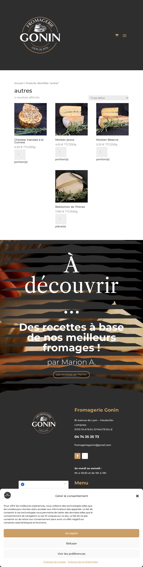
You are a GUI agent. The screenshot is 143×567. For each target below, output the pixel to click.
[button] (137, 496)
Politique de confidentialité (83, 561)
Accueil (18, 83)
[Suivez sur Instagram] (85, 456)
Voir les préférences (71, 553)
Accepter (71, 533)
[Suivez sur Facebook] (77, 456)
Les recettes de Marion (71, 374)
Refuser (71, 543)
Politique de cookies (54, 561)
